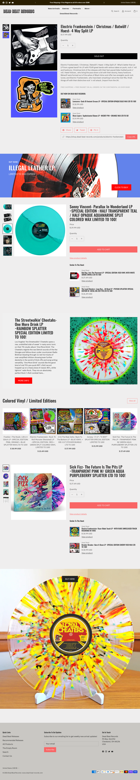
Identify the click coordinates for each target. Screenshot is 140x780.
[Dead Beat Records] (19, 11)
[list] (34, 70)
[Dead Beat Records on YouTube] (12, 2)
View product (78, 107)
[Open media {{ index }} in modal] (34, 47)
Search (5, 752)
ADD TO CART (103, 249)
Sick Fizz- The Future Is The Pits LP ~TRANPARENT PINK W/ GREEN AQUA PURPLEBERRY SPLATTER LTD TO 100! (124, 442)
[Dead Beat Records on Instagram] (6, 2)
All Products (8, 744)
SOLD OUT (99, 56)
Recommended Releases (13, 740)
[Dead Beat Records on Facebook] (3, 2)
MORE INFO (23, 380)
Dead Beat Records (14, 773)
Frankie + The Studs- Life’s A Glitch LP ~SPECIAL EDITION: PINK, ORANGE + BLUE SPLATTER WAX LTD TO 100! (15, 441)
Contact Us (7, 756)
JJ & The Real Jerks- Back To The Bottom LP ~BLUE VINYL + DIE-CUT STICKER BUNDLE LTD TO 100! (70, 441)
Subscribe (50, 749)
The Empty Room (10, 748)
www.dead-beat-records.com (32, 773)
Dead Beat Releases (11, 736)
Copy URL (131, 137)
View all (132, 401)
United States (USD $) (128, 2)
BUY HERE (70, 579)
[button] (66, 8)
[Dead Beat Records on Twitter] (9, 2)
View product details (78, 258)
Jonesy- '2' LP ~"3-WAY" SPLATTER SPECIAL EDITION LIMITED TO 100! (97, 439)
